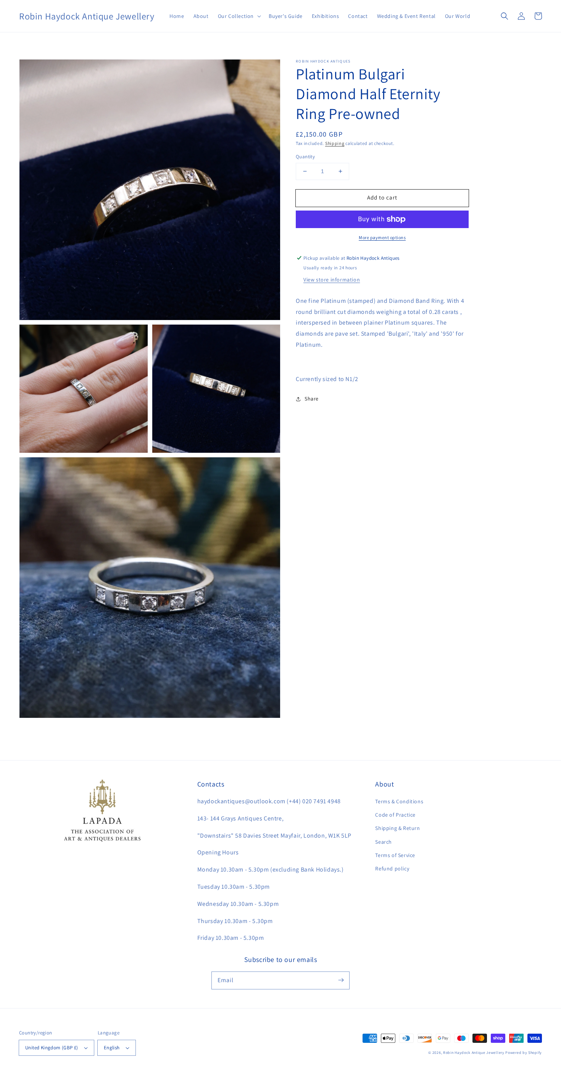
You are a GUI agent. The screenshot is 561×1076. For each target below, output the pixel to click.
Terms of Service (395, 855)
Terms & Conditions (399, 801)
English (112, 1047)
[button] (238, 16)
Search (383, 841)
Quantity (305, 156)
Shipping (335, 143)
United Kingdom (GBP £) (51, 1047)
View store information (331, 279)
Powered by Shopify (523, 1052)
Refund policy (392, 868)
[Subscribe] (340, 980)
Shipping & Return (397, 828)
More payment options (382, 237)
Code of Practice (395, 814)
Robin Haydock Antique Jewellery (474, 1052)
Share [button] (312, 398)
